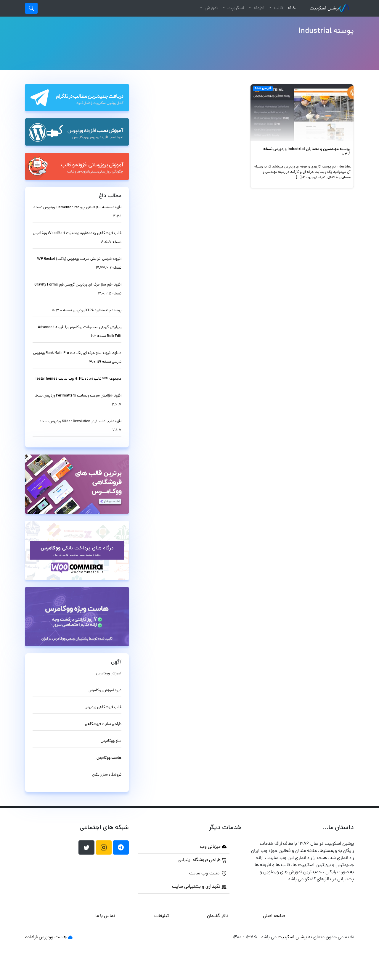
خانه (290, 8)
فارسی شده (263, 88)
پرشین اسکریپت (324, 8)
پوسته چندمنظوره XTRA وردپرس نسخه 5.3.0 (86, 310)
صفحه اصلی (274, 916)
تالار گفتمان (217, 916)
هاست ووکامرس (109, 758)
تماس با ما (105, 916)
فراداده (31, 937)
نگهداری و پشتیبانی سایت (196, 886)
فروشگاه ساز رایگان (106, 775)
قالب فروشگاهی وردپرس (103, 707)
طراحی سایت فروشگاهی (103, 724)
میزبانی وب (211, 846)
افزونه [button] (258, 8)
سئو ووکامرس (111, 741)
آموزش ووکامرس (108, 673)
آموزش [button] (210, 8)
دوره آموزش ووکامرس (105, 690)
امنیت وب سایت (205, 873)
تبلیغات (161, 916)
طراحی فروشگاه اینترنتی (200, 860)
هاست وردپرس (53, 937)
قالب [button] (278, 8)
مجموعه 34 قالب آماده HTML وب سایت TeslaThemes (78, 379)
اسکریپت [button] (235, 8)
